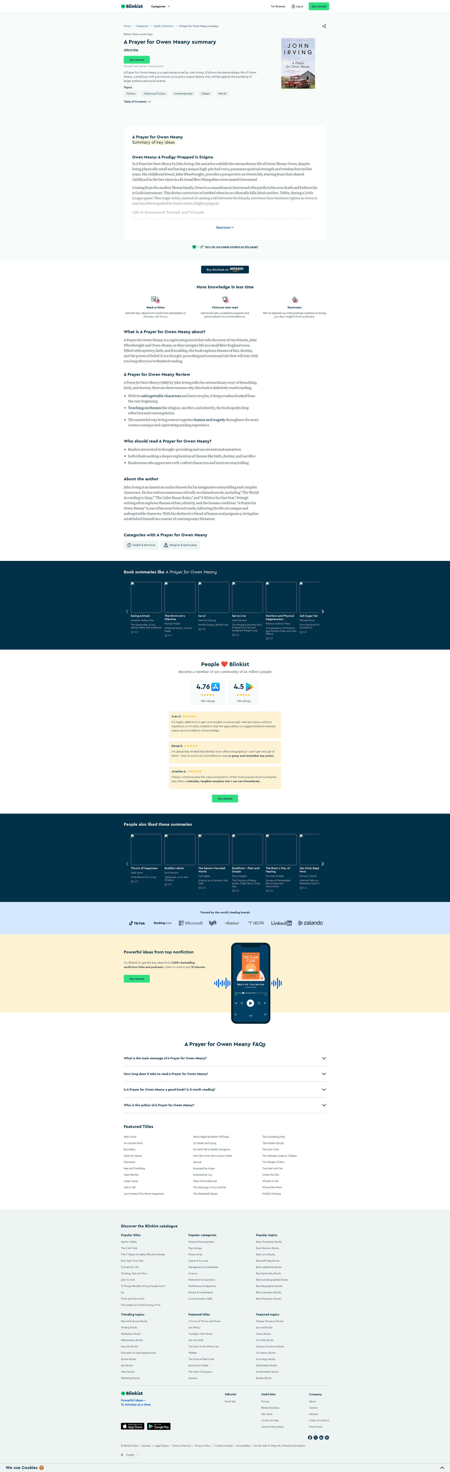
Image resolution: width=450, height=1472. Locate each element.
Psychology (195, 1248)
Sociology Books (265, 1359)
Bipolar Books (264, 1378)
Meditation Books (131, 1333)
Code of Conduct (319, 1420)
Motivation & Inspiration (201, 1279)
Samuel (197, 1162)
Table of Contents (135, 101)
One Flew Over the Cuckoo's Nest (212, 1155)
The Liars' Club (270, 1149)
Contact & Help (270, 1420)
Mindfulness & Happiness (202, 1286)
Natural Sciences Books (134, 1321)
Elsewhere (129, 1162)
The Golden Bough (273, 1143)
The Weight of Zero (273, 1162)
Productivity (195, 1254)
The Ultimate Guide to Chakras (279, 1155)
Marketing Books (130, 1378)
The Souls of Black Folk (201, 1359)
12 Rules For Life (130, 1267)
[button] (225, 1058)
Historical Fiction (154, 93)
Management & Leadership (203, 1267)
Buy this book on (218, 269)
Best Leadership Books (269, 1267)
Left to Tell (129, 1187)
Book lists (230, 1401)
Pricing (265, 1401)
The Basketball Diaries (205, 1193)
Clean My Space (133, 1155)
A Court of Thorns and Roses (204, 1321)
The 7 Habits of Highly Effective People (143, 1254)
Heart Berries (131, 1174)
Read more (223, 227)
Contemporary (183, 93)
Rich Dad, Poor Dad (132, 1260)
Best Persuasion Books (268, 1298)
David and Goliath (198, 1365)
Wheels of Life (270, 1181)
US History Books (266, 1352)
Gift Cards (266, 1414)
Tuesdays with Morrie (200, 1333)
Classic (205, 93)
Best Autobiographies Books (272, 1279)
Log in (299, 6)
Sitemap (146, 1445)
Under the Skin (270, 1174)
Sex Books (127, 1365)
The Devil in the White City (203, 1346)
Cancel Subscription (272, 1426)
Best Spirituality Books (268, 1273)
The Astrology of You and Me (209, 1187)
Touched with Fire (272, 1168)
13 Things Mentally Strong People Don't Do (143, 1289)
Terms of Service (181, 1445)
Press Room (315, 1426)
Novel (222, 93)
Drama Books (263, 1333)
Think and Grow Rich (132, 1298)
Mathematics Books (132, 1340)
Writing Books (129, 1327)
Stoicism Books (129, 1346)
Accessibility (243, 1445)
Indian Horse (131, 1181)
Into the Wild (195, 1340)
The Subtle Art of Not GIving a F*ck (140, 1305)
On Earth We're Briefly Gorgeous (211, 1149)
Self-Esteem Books (266, 1365)
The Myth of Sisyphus (200, 1371)
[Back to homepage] (132, 6)
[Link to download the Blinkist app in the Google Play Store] (159, 1426)
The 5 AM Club (129, 1248)
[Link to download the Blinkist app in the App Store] (132, 1426)
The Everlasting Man (273, 1136)
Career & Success (198, 1260)
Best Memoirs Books (267, 1248)
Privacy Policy (203, 1445)
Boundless (129, 1149)
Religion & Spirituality (183, 545)
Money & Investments (200, 1292)
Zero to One (128, 1279)
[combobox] (132, 1455)
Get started (318, 6)
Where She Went (272, 1187)
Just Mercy (194, 1327)
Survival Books (264, 1327)
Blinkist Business (270, 1407)
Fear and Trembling (134, 1168)
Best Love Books (265, 1254)
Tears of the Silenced (205, 1181)
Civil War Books (265, 1340)
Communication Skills (200, 1298)
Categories (158, 6)
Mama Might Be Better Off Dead (211, 1136)
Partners (313, 1414)
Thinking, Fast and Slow (134, 1273)
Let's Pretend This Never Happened (144, 1193)
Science (192, 1273)
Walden (192, 1352)
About (312, 1401)
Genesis (192, 1378)
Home (127, 26)
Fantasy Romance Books (270, 1321)
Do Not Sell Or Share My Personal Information (279, 1445)
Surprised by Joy (202, 1174)
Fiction (131, 93)
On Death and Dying (204, 1143)
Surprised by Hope (204, 1168)
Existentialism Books (267, 1371)
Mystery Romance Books (270, 1346)
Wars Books (127, 1371)
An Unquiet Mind (133, 1143)
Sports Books (128, 1359)
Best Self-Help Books (267, 1260)
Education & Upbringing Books (138, 1352)
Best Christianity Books (269, 1241)
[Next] (322, 611)
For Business (278, 6)
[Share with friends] (324, 26)
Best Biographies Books (269, 1286)
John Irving (131, 49)
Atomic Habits (129, 1241)
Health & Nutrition (163, 26)
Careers (313, 1407)
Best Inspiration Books (268, 1292)
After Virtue (130, 1136)
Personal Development (201, 1241)
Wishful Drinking (271, 1193)
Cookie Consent (223, 1445)
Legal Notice (161, 1445)
